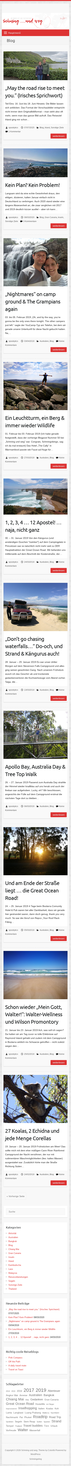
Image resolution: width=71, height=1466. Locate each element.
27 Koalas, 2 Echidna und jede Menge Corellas (32, 1134)
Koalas (49, 1408)
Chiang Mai (13, 1249)
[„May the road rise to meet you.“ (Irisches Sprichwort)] (35, 65)
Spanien (47, 1422)
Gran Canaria (51, 217)
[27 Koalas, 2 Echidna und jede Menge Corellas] (35, 1099)
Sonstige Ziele (57, 127)
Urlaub (54, 1426)
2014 (8, 1391)
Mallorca (45, 1413)
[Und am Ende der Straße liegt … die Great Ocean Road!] (35, 851)
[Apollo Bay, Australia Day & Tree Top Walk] (35, 735)
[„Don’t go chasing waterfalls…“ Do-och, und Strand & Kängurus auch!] (35, 607)
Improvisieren (11, 1409)
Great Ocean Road (20, 1404)
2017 (29, 1390)
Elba (27, 1400)
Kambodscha (14, 1265)
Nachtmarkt (12, 1417)
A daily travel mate (17, 1365)
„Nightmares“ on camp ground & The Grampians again (32, 301)
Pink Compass (15, 1357)
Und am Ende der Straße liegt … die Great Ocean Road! (32, 890)
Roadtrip (40, 1417)
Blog (42, 127)
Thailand (12, 1289)
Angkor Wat (12, 1395)
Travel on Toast (15, 1369)
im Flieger (50, 1404)
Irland (47, 127)
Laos (10, 1269)
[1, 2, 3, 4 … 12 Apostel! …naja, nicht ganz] (35, 497)
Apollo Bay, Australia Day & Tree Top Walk (35, 770)
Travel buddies (33, 1425)
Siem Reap (29, 1421)
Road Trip (55, 1417)
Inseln (60, 217)
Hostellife (40, 1404)
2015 (13, 1391)
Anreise (23, 1395)
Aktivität (12, 1233)
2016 (19, 1391)
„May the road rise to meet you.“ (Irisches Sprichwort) (35, 92)
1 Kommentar (15, 131)
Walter (23, 1430)
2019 (41, 1390)
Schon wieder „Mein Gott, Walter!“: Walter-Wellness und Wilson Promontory (33, 1014)
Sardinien (9, 1422)
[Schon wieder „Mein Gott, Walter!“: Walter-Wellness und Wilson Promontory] (35, 975)
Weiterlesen (59, 136)
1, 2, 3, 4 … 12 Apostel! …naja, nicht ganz (33, 526)
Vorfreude (11, 1430)
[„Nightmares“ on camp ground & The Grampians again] (35, 262)
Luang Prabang (33, 1412)
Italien (41, 1408)
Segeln (11, 1281)
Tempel (10, 1426)
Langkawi (18, 1412)
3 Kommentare (29, 221)
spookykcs (13, 127)
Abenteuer (54, 1390)
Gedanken (36, 1399)
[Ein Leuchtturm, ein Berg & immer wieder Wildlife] (35, 386)
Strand (56, 1421)
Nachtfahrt (55, 1413)
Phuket (28, 1417)
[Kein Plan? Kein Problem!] (35, 162)
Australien (44, 341)
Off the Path (14, 1361)
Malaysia (12, 1273)
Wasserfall (34, 1430)
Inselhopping (27, 1408)
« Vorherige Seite (16, 1196)
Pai (21, 1417)
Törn (46, 1426)
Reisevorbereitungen (18, 1277)
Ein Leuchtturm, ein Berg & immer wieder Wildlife (34, 421)
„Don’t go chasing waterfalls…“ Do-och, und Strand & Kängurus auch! (34, 646)
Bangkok (12, 1241)
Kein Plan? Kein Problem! (32, 185)
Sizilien (39, 1422)
